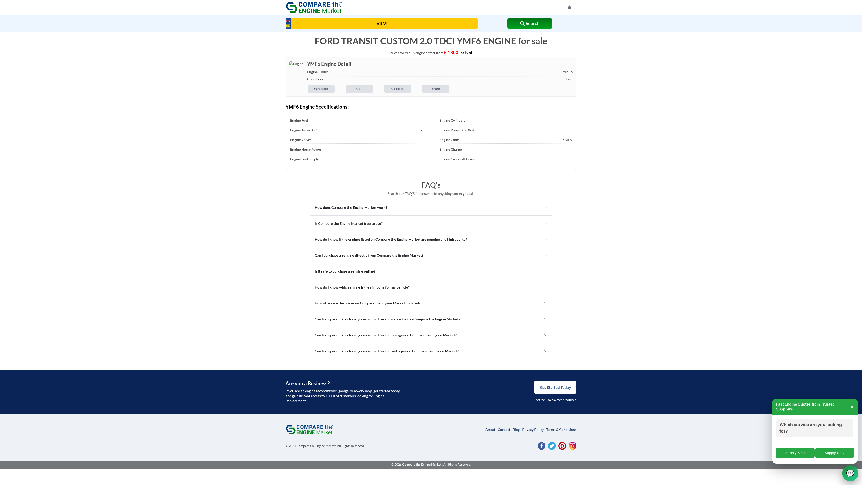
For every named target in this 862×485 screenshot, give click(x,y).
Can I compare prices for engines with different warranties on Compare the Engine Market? (387, 319)
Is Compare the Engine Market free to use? (349, 223)
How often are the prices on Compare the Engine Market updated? (367, 303)
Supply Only (834, 453)
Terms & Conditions (561, 429)
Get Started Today (555, 387)
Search (532, 23)
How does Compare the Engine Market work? (351, 207)
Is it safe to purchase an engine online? (345, 271)
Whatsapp (321, 88)
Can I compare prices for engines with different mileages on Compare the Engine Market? (386, 335)
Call (359, 88)
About (490, 429)
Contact (504, 429)
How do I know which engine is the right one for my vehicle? (362, 287)
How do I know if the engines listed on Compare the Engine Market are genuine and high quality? (391, 239)
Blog (516, 429)
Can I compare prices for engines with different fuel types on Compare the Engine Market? (387, 351)
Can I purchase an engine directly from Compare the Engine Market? (369, 255)
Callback (397, 88)
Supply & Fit (795, 453)
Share (436, 88)
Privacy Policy (533, 429)
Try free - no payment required (555, 400)
